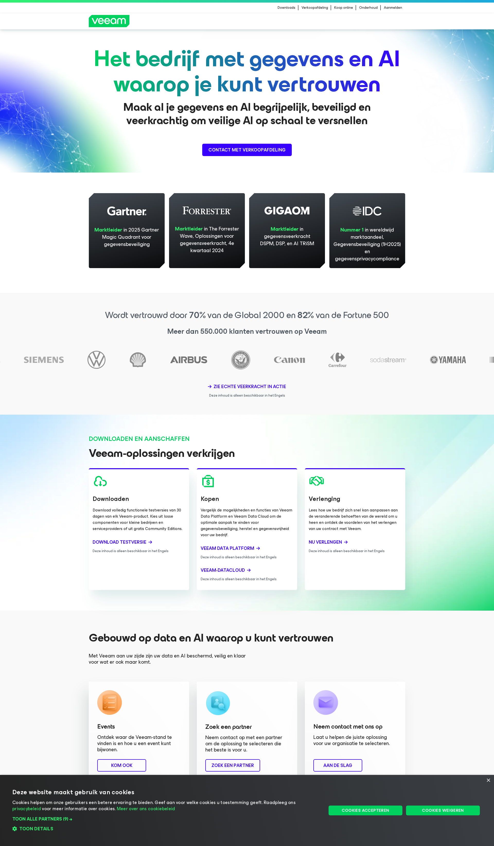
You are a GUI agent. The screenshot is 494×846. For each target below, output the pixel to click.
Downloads (286, 7)
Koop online (343, 7)
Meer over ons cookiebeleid (146, 809)
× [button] (488, 780)
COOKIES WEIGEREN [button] (443, 810)
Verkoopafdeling (315, 7)
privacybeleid (26, 809)
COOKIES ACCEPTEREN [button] (365, 810)
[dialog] (247, 810)
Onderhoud (368, 7)
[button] (164, 819)
